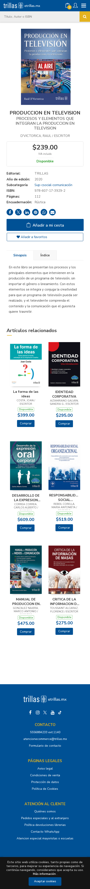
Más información (44, 874)
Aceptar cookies (45, 881)
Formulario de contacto (45, 746)
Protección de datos (45, 782)
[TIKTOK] (60, 712)
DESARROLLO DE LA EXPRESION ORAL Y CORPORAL (26, 497)
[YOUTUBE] (52, 712)
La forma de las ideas (25, 394)
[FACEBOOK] (30, 712)
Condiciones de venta (45, 775)
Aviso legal (45, 768)
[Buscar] (85, 16)
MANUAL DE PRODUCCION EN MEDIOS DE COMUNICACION (26, 601)
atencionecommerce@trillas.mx (45, 739)
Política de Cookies (45, 789)
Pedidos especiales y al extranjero (45, 818)
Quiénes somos (45, 811)
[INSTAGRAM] (37, 712)
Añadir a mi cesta (47, 225)
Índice (45, 255)
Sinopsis (20, 255)
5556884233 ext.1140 (45, 732)
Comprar (26, 423)
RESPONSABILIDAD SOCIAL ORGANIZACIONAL (64, 497)
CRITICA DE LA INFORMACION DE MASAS (64, 601)
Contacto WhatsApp (45, 832)
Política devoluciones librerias (45, 825)
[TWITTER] (45, 712)
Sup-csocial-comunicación (53, 185)
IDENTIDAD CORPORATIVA (64, 394)
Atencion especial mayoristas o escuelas (45, 838)
